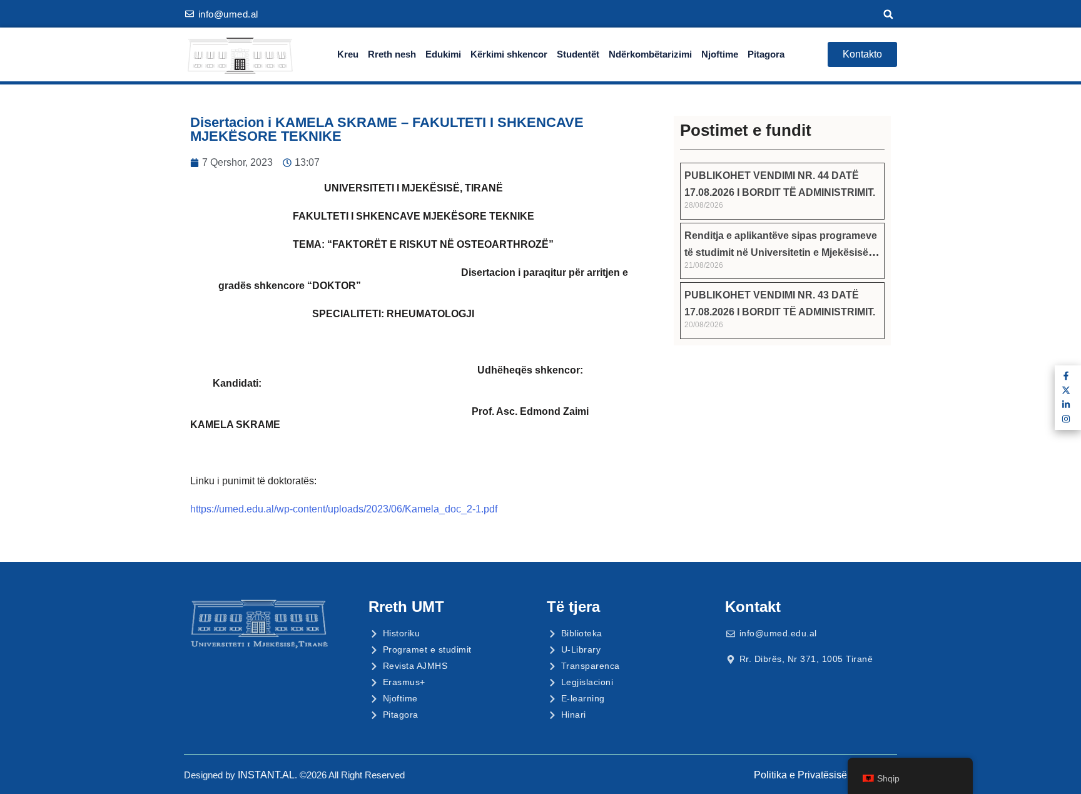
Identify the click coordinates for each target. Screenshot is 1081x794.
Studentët (578, 54)
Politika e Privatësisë (800, 775)
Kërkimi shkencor (508, 54)
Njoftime (719, 54)
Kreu (347, 54)
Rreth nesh (392, 54)
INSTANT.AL (266, 775)
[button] (888, 14)
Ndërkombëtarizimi (650, 54)
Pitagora (766, 54)
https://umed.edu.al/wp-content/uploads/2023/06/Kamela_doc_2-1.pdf (343, 509)
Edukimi (443, 54)
